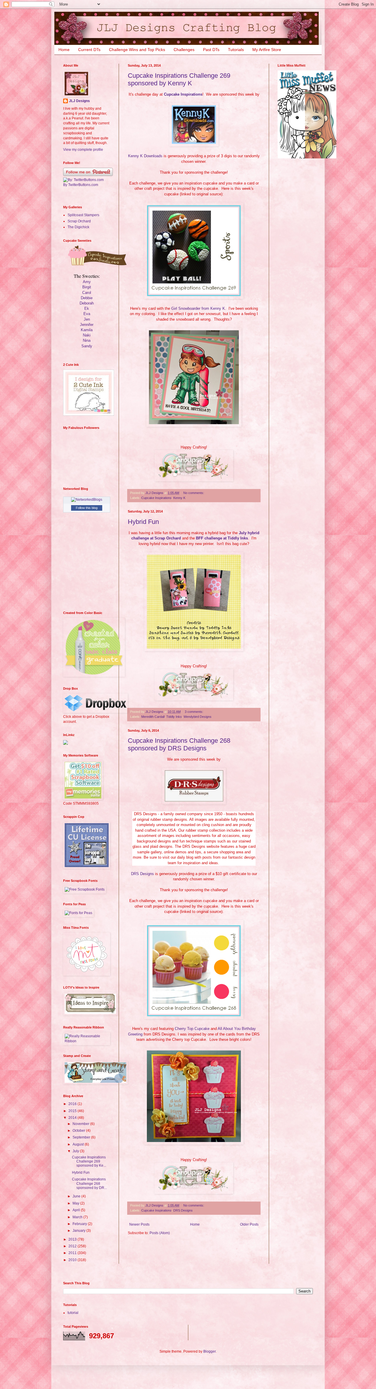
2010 (73, 1260)
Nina (86, 340)
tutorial (73, 1313)
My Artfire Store (266, 49)
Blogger (209, 1351)
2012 (73, 1246)
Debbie (87, 298)
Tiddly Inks (174, 716)
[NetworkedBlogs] (86, 500)
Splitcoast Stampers (83, 215)
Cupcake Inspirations (183, 94)
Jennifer (86, 324)
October (79, 1131)
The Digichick (78, 227)
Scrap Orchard (79, 221)
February (80, 1224)
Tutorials (236, 49)
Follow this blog (87, 508)
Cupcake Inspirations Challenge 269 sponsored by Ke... (89, 1161)
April (77, 1210)
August (79, 1144)
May (76, 1203)
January (79, 1231)
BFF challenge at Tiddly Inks (222, 538)
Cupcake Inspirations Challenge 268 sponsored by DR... (89, 1183)
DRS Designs (142, 874)
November (81, 1124)
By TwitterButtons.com (80, 185)
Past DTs (211, 49)
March (78, 1217)
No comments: (194, 493)
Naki (86, 335)
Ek (86, 308)
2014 (73, 1118)
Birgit (86, 287)
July (76, 1151)
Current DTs (89, 49)
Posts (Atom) (160, 1233)
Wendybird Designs (198, 716)
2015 (73, 1111)
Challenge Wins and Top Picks (137, 49)
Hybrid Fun (143, 521)
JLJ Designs (79, 101)
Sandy (86, 346)
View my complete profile (83, 150)
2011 (73, 1253)
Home (64, 49)
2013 (73, 1239)
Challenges (184, 49)
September (82, 1137)
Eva (86, 314)
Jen (87, 319)
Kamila (87, 330)
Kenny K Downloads (145, 156)
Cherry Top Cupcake (192, 1028)
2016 (73, 1104)
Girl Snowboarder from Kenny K (198, 308)
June (77, 1196)
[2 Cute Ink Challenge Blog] (88, 414)
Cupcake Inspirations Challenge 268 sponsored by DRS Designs (179, 744)
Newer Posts (139, 1224)
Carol (86, 292)
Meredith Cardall (152, 716)
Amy (87, 282)
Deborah (87, 303)
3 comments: (194, 711)
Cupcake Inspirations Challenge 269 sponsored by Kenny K (179, 79)
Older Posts (249, 1224)
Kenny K (179, 498)
